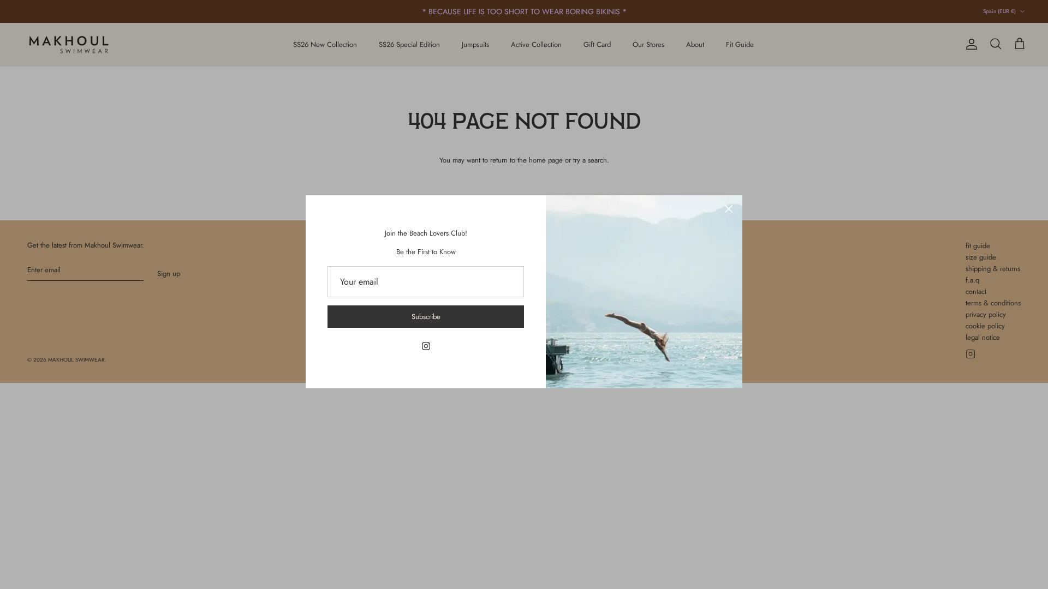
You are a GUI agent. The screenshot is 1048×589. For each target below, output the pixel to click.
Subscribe (426, 316)
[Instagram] (426, 346)
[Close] (729, 209)
